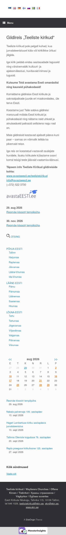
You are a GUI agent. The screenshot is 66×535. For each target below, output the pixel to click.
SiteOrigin (30, 519)
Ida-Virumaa (15, 276)
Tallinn (12, 252)
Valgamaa (14, 335)
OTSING (15, 236)
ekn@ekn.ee (51, 503)
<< (10, 359)
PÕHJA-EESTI (14, 248)
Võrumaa (13, 345)
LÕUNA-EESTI (14, 312)
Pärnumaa (14, 291)
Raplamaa (14, 262)
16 (55, 376)
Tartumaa (14, 320)
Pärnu (12, 286)
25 (17, 385)
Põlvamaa (14, 340)
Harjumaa (14, 257)
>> (56, 359)
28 (40, 385)
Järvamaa (14, 267)
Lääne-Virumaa (17, 272)
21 (40, 380)
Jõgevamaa (15, 325)
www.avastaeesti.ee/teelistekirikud (26, 176)
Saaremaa (14, 301)
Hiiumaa (13, 306)
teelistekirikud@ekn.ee (31, 503)
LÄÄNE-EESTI (14, 283)
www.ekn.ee (32, 507)
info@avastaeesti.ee (18, 180)
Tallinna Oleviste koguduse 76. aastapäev (28, 437)
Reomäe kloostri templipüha (23, 212)
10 (10, 376)
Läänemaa (14, 296)
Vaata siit (11, 473)
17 (10, 380)
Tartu (11, 315)
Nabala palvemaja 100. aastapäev (24, 411)
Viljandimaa (15, 330)
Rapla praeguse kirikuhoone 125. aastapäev (29, 448)
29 (25, 367)
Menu (10, 22)
